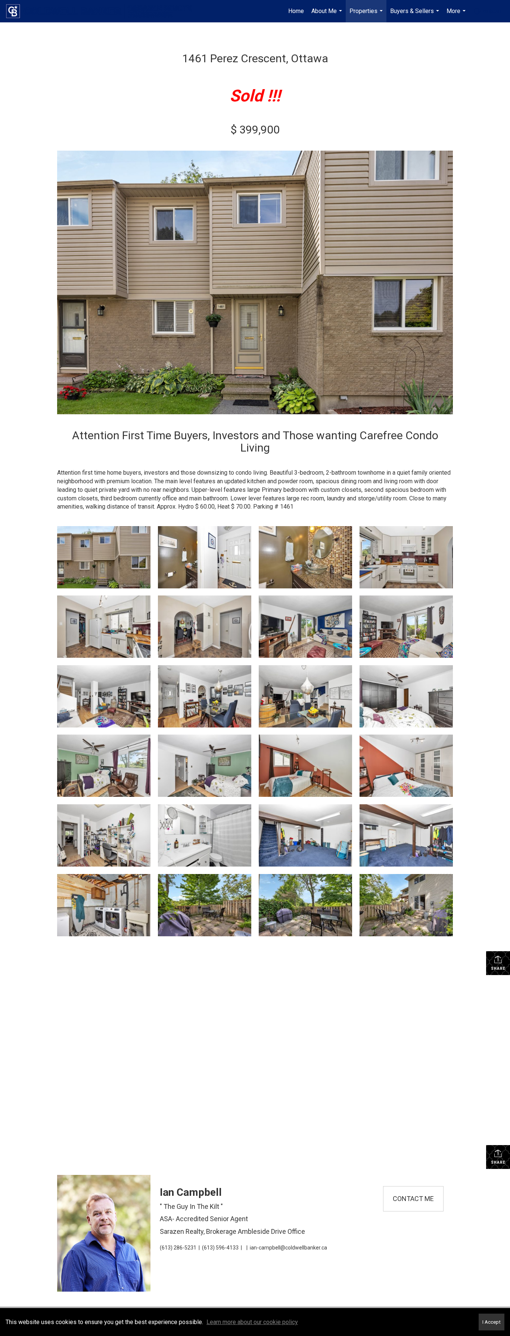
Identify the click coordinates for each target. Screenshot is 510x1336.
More (457, 14)
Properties (367, 14)
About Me (327, 14)
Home (296, 11)
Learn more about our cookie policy (252, 1322)
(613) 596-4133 (220, 1248)
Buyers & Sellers (415, 14)
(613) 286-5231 (178, 1248)
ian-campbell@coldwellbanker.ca (288, 1248)
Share (498, 968)
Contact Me (413, 1199)
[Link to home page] (103, 11)
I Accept (491, 1322)
